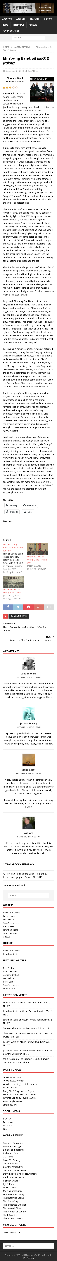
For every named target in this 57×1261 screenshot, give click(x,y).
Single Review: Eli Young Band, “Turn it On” (37, 559)
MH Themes (28, 1258)
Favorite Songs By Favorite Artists (19, 1097)
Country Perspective (13, 1166)
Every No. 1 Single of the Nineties (19, 1094)
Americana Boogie (12, 1146)
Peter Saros (9, 981)
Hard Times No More (13, 1177)
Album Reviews (10, 1087)
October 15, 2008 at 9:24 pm (28, 837)
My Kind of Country (12, 1190)
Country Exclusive (11, 1163)
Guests (6, 936)
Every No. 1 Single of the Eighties (19, 1091)
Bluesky (7, 1118)
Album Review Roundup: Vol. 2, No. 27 (30, 1028)
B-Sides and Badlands (13, 1149)
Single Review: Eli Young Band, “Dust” (12, 591)
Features (34, 19)
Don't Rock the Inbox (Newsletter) (20, 1173)
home (5, 25)
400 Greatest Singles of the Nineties (20, 1084)
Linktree (7, 1129)
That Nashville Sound (13, 1197)
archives (20, 19)
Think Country (10, 1215)
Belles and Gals (10, 1153)
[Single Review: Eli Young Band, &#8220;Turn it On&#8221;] (37, 549)
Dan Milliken (33, 71)
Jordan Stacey (28, 723)
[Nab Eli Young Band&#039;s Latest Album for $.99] (15, 558)
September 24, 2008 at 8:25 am (29, 727)
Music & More (10, 1187)
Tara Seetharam (11, 923)
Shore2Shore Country (13, 1194)
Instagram (8, 1125)
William (28, 833)
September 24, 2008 (14, 71)
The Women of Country (14, 1211)
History (48, 19)
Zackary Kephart (11, 974)
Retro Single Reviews (13, 1101)
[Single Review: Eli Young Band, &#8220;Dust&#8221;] (13, 582)
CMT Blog (8, 1156)
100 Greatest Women (13, 1080)
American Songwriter (13, 1143)
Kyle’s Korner (9, 1184)
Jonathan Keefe (10, 929)
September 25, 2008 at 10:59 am (28, 774)
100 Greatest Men (12, 1077)
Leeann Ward (9, 916)
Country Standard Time (14, 1170)
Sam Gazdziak (10, 933)
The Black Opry (10, 1201)
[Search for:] (28, 37)
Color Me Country (12, 1160)
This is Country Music (13, 1218)
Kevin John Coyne (11, 912)
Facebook (8, 1122)
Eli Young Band (19, 616)
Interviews (18, 25)
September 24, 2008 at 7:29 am (29, 677)
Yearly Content (10, 31)
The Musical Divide (12, 1208)
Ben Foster (8, 926)
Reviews (33, 25)
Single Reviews (10, 1104)
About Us (7, 19)
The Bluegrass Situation (14, 1204)
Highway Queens (11, 1180)
